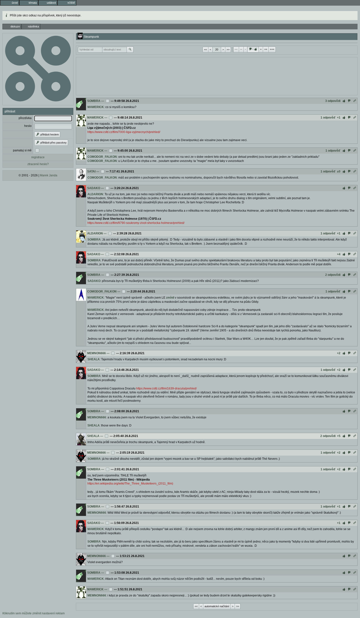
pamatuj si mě (22, 150)
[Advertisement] (216, 75)
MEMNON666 (96, 353)
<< (205, 49)
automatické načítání (216, 606)
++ (265, 49)
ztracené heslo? (38, 164)
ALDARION (95, 194)
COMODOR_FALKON (102, 156)
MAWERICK (95, 107)
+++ (272, 49)
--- (236, 49)
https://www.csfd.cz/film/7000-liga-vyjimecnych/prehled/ (123, 132)
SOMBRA (93, 101)
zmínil (170, 297)
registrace (38, 157)
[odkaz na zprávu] (354, 101)
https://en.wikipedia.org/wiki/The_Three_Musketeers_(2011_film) (130, 483)
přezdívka (25, 118)
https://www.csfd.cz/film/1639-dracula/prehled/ (166, 388)
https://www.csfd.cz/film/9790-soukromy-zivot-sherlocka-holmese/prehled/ (135, 223)
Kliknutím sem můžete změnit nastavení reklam (33, 613)
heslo (28, 126)
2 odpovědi (332, 275)
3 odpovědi (332, 101)
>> (228, 49)
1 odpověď (328, 117)
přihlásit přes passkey (53, 142)
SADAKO (93, 188)
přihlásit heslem (49, 134)
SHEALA (93, 359)
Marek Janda (48, 175)
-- (241, 49)
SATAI (91, 171)
